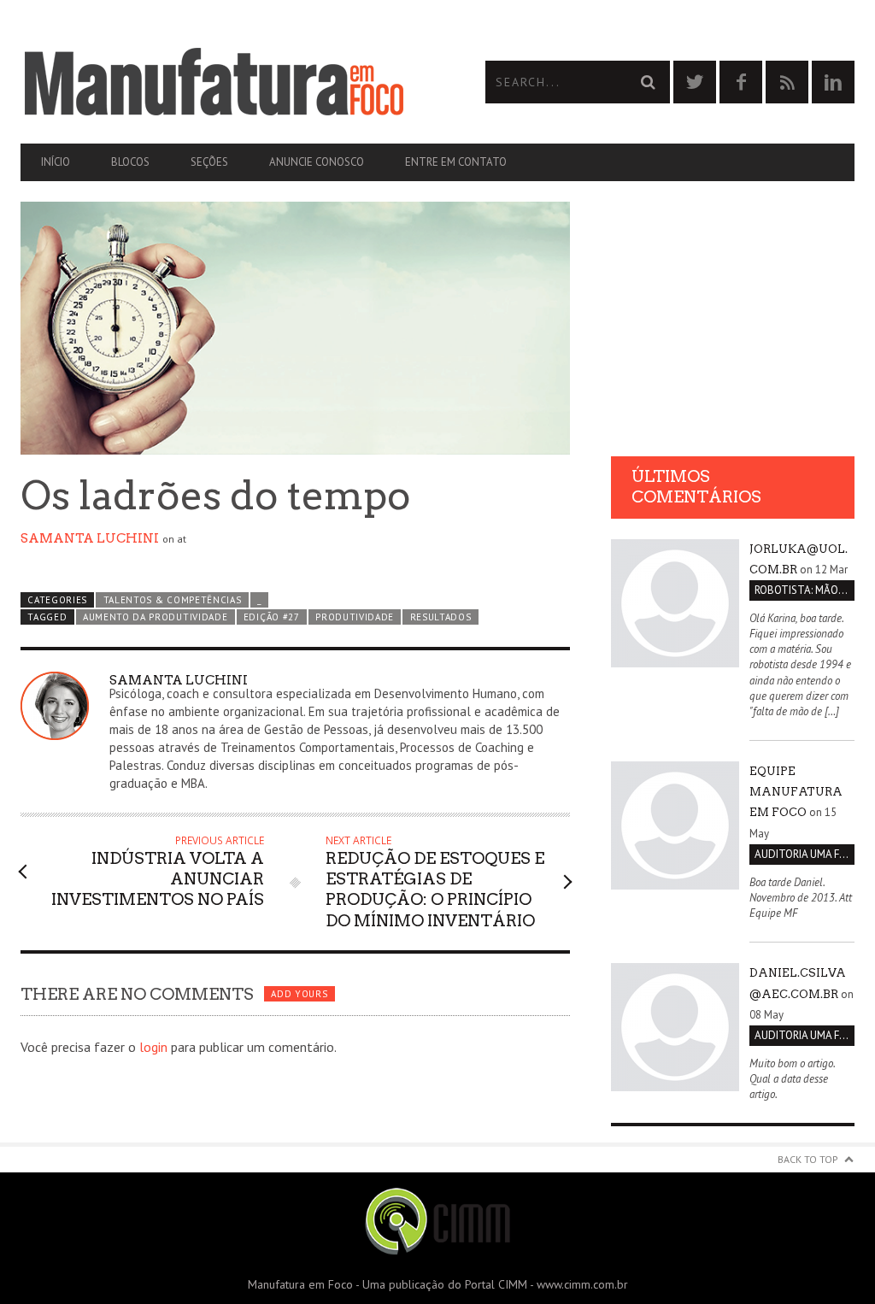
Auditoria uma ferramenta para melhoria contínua (804, 854)
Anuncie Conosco (316, 162)
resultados (441, 617)
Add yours (299, 994)
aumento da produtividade (155, 617)
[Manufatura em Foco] (229, 82)
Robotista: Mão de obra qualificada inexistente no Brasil (804, 590)
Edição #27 (272, 617)
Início (55, 162)
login (153, 1046)
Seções (209, 162)
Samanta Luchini (90, 538)
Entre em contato (456, 162)
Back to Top (808, 1159)
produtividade (354, 617)
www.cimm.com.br (582, 1284)
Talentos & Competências (172, 600)
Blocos (130, 162)
